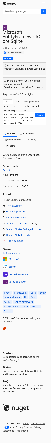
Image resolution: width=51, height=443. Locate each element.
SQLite (7, 311)
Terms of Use (38, 423)
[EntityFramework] (5, 281)
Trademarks (22, 430)
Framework (20, 292)
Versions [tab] (11, 145)
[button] (40, 115)
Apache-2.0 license (16, 217)
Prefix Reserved (15, 52)
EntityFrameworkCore (16, 306)
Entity (7, 292)
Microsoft (14, 259)
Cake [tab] (24, 110)
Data (33, 297)
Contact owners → (11, 253)
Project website (14, 205)
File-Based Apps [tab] (10, 110)
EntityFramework (18, 281)
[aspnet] (5, 266)
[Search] (43, 11)
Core (33, 292)
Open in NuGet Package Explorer (23, 229)
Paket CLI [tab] (16, 106)
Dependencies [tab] (14, 139)
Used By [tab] (32, 139)
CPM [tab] (6, 106)
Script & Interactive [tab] (33, 106)
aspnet (12, 266)
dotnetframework (18, 274)
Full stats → (8, 170)
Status (7, 367)
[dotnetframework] (5, 274)
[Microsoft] (5, 259)
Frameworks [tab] (28, 133)
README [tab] (11, 133)
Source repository (15, 211)
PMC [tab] (17, 101)
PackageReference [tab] (31, 101)
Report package (14, 240)
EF (25, 297)
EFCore (35, 306)
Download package (16, 223)
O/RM (7, 301)
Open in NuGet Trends (18, 235)
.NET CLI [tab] (7, 101)
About (26, 423)
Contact (8, 353)
